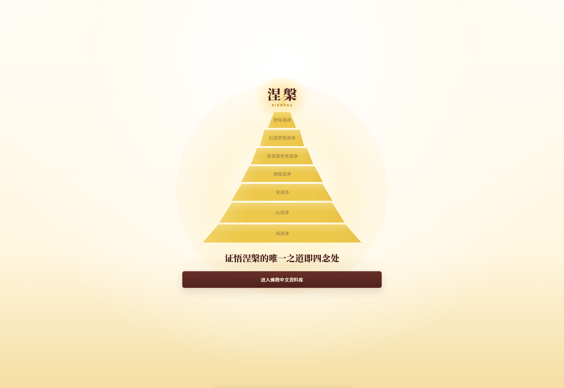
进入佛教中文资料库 (282, 279)
